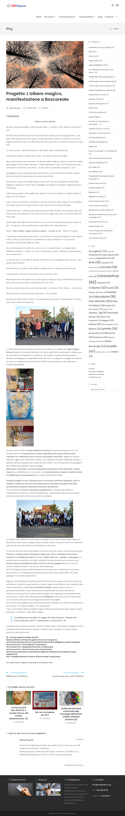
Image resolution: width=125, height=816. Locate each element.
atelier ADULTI (94, 61)
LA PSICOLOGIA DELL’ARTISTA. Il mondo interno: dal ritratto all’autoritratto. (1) (18, 713)
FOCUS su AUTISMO (96, 112)
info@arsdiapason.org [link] (101, 784)
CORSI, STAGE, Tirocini (97, 95)
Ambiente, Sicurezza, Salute (100, 47)
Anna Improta (13, 116)
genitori (107, 309)
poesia (109, 328)
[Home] (110, 29)
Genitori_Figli (98, 312)
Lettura (95, 324)
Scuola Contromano (97, 201)
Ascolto (107, 262)
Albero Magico (15, 663)
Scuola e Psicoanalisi (97, 205)
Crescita (97, 288)
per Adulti (92, 167)
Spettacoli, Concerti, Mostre (100, 210)
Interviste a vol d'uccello (98, 133)
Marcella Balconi (110, 324)
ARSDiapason (15, 108)
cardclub (93, 271)
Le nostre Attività (95, 137)
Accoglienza (98, 251)
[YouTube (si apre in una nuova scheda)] (117, 5)
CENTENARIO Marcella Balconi (100, 77)
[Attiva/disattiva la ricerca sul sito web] (117, 16)
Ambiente (24, 663)
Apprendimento (105, 258)
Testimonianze (94, 226)
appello (92, 258)
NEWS (91, 146)
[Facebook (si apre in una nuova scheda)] (113, 5)
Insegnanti (95, 320)
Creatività (103, 282)
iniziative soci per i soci (98, 129)
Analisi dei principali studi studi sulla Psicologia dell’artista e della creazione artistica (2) (71, 714)
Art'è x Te (92, 56)
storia (108, 352)
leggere (108, 320)
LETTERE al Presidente (97, 142)
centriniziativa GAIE (104, 271)
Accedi (91, 369)
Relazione (101, 337)
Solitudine (99, 352)
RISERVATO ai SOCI (96, 197)
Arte (95, 262)
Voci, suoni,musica (96, 238)
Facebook (105, 796)
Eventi (50, 663)
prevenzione (96, 333)
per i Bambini (94, 171)
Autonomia (95, 267)
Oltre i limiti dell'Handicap (99, 158)
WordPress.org (95, 377)
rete (102, 341)
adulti (111, 251)
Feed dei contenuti (96, 371)
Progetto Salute (95, 188)
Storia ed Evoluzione (97, 222)
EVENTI (45, 108)
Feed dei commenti (96, 374)
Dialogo (94, 292)
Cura (113, 288)
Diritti (102, 292)
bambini (109, 267)
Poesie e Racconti (96, 183)
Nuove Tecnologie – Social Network (103, 151)
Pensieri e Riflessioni (97, 163)
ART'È (91, 52)
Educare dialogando (97, 103)
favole (110, 305)
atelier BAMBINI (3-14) (97, 65)
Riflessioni (93, 192)
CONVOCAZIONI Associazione (100, 90)
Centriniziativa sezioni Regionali (101, 81)
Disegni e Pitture (95, 99)
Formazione (96, 309)
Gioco (105, 317)
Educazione (43, 663)
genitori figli (93, 117)
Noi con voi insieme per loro (44, 713)
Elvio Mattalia (100, 301)
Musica (95, 328)
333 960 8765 (102, 790)
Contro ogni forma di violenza (100, 86)
